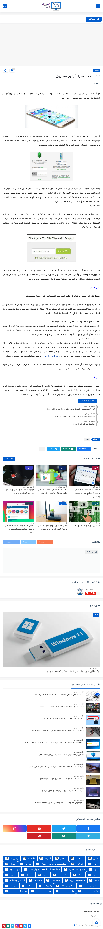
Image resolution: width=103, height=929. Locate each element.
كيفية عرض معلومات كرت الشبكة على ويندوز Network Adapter (59, 803)
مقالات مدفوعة (66, 886)
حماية (11, 864)
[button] (84, 449)
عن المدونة (95, 916)
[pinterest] (39, 836)
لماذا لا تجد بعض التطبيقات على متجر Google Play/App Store (71, 409)
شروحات (77, 858)
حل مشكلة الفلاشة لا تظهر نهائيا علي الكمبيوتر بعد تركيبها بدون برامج (56, 767)
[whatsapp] (64, 836)
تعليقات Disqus (28, 542)
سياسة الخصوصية (92, 911)
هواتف (11, 875)
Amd (94, 880)
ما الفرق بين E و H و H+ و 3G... (83, 424)
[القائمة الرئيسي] (98, 6)
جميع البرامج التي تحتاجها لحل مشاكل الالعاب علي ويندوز (61, 707)
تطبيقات (29, 858)
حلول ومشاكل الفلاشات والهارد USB (42, 869)
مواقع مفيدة (61, 875)
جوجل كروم (13, 869)
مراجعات (28, 886)
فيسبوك (27, 875)
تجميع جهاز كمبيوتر (75, 869)
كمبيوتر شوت (76, 925)
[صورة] (93, 696)
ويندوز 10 (12, 858)
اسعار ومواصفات (15, 880)
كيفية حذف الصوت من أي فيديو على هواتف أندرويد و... (74, 417)
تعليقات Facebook (11, 542)
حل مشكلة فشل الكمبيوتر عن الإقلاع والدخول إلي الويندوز (61, 791)
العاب (93, 875)
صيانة (78, 875)
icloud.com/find (50, 356)
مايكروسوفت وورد (75, 880)
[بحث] (5, 6)
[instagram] (15, 828)
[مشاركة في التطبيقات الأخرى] (42, 449)
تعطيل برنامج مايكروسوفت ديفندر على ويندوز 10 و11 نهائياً (61, 755)
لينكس (89, 891)
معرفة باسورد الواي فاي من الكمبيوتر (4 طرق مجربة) (63, 719)
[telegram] (88, 836)
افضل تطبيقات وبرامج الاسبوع (51, 864)
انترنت (26, 864)
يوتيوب (42, 891)
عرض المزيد (9, 459)
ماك (65, 891)
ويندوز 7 (16, 891)
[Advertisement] (51, 44)
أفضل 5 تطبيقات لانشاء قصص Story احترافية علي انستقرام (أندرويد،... (19, 529)
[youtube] (39, 828)
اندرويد (45, 858)
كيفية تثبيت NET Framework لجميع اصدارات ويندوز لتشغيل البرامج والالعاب (54, 743)
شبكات (77, 864)
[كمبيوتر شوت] (51, 6)
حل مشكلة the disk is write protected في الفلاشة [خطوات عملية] (58, 731)
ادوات (43, 875)
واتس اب (46, 886)
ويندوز (93, 858)
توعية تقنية (54, 880)
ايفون (97, 70)
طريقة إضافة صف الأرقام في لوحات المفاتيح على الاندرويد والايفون (87, 493)
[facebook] (88, 828)
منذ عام (95, 487)
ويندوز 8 (11, 886)
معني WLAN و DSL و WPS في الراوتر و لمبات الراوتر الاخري (62, 779)
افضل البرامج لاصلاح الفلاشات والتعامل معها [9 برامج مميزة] (59, 695)
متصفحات (36, 880)
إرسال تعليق (91, 552)
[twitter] (64, 828)
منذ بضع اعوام (88, 406)
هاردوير (61, 858)
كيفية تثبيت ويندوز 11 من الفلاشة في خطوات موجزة (73, 671)
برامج (93, 864)
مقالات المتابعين (89, 886)
